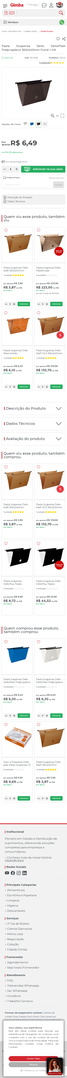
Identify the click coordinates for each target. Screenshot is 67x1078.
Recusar (33, 1064)
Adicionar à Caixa (43, 169)
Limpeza (13, 900)
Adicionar (24, 304)
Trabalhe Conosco (20, 1001)
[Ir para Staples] (32, 5)
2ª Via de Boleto (18, 923)
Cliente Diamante (19, 929)
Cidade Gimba (17, 949)
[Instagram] (19, 873)
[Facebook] (13, 873)
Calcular (58, 185)
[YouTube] (7, 873)
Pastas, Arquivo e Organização (32, 31)
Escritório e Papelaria (16, 31)
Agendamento (17, 962)
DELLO (62, 58)
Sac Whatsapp (17, 990)
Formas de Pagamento (16, 161)
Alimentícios (16, 890)
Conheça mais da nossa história (28, 859)
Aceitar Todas (33, 1058)
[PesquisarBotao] (62, 13)
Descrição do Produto (19, 197)
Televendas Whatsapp (23, 985)
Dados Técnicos (16, 201)
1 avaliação (45, 63)
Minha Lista (15, 934)
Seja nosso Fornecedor (23, 967)
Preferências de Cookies (34, 1070)
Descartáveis (16, 910)
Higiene (12, 905)
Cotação (13, 944)
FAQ (10, 980)
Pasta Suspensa (48, 31)
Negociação (15, 939)
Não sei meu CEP (56, 178)
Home (4, 31)
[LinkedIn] (24, 873)
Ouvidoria (14, 996)
